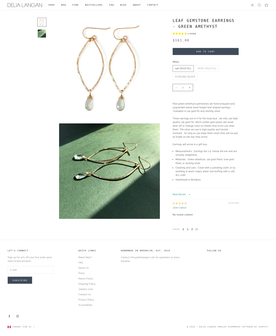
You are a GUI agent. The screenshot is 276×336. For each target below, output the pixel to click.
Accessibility (85, 305)
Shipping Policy (87, 284)
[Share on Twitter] (187, 229)
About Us (83, 268)
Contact (152, 5)
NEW (63, 5)
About (137, 5)
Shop (51, 5)
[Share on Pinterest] (192, 229)
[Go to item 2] (41, 33)
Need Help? (85, 257)
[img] (180, 203)
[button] (180, 33)
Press (81, 273)
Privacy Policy (86, 299)
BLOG (123, 5)
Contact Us (84, 294)
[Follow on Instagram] (17, 316)
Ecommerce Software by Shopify (248, 327)
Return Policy (85, 278)
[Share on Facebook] (183, 229)
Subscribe (19, 280)
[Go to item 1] (41, 22)
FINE (75, 5)
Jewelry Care (85, 289)
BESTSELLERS (94, 5)
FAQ (111, 5)
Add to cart (205, 51)
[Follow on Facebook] (9, 316)
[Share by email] (196, 229)
